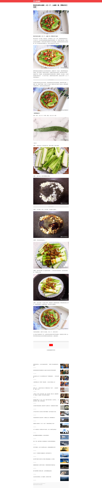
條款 (39, 484)
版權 (41, 484)
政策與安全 (37, 484)
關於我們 (34, 484)
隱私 (40, 484)
